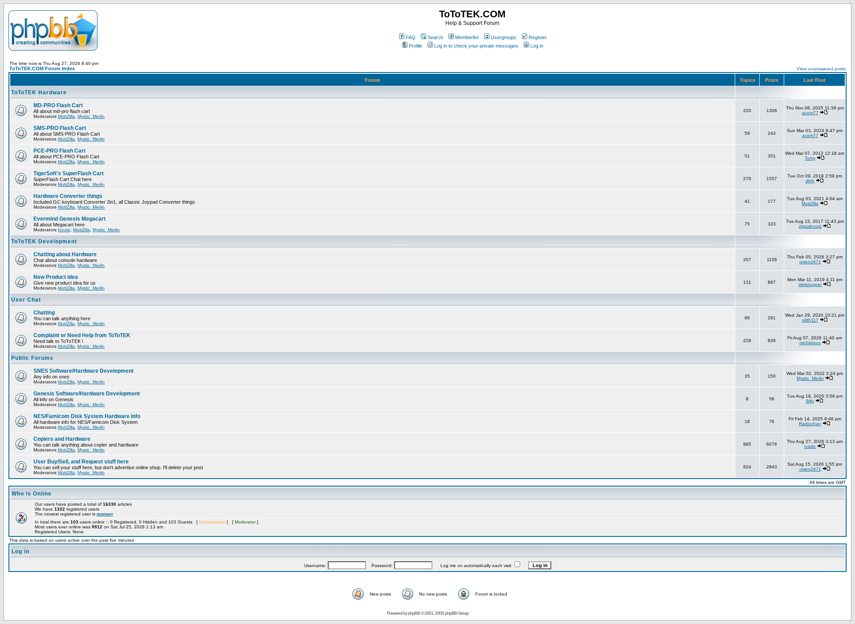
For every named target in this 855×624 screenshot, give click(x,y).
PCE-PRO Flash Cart (59, 151)
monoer (105, 513)
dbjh (810, 180)
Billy (810, 401)
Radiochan (810, 423)
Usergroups (504, 37)
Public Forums (32, 358)
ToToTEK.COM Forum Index (42, 68)
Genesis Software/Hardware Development (86, 394)
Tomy (810, 158)
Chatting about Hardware (65, 254)
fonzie (64, 229)
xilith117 (810, 320)
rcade (810, 446)
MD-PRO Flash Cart (58, 105)
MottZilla (66, 116)
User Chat (26, 300)
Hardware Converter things (67, 196)
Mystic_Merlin (91, 116)
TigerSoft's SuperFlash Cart (68, 173)
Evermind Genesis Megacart (69, 219)
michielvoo (810, 342)
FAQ (410, 37)
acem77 (810, 112)
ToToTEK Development (44, 241)
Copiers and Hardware (61, 439)
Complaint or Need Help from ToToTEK (81, 335)
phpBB (414, 613)
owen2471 (810, 261)
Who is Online (32, 494)
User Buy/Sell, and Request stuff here (81, 462)
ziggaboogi (810, 226)
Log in (536, 45)
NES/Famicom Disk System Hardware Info (86, 416)
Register (538, 37)
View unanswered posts (821, 68)
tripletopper (810, 284)
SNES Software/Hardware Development (83, 371)
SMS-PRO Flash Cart (59, 128)
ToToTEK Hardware (39, 92)
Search (435, 37)
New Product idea (55, 277)
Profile (415, 45)
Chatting (44, 313)
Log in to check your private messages (476, 45)
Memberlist (467, 37)
